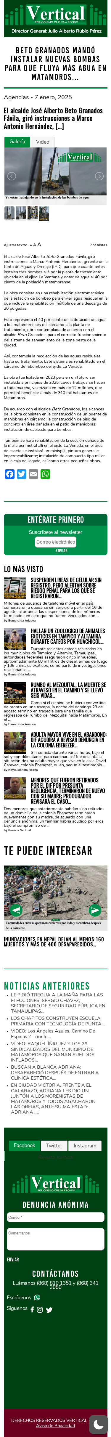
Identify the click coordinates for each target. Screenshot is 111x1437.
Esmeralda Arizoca (22, 620)
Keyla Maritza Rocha (23, 769)
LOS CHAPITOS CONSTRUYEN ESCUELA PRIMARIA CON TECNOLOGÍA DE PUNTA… (58, 1021)
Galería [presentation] (17, 141)
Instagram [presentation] (85, 1145)
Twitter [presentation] (54, 1145)
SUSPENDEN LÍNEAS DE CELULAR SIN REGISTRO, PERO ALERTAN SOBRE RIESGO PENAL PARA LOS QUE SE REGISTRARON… (66, 587)
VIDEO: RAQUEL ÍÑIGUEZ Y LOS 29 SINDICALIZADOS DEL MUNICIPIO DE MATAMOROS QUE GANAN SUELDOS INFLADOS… (52, 1052)
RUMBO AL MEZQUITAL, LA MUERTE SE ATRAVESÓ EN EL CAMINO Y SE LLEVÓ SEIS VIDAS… (68, 690)
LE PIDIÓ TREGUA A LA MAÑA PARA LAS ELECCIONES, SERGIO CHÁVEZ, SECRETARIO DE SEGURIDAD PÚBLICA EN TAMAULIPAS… (58, 1003)
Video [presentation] (42, 142)
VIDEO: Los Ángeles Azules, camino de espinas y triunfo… (53, 1034)
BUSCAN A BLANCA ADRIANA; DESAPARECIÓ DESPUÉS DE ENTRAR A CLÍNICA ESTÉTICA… (55, 1072)
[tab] (17, 142)
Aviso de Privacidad (55, 1426)
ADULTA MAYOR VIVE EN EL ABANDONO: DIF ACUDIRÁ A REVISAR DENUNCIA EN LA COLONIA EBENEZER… (69, 740)
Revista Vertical (19, 830)
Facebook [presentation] (24, 1145)
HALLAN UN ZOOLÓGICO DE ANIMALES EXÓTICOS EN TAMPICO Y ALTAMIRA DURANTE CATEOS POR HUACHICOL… (68, 636)
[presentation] (16, 910)
